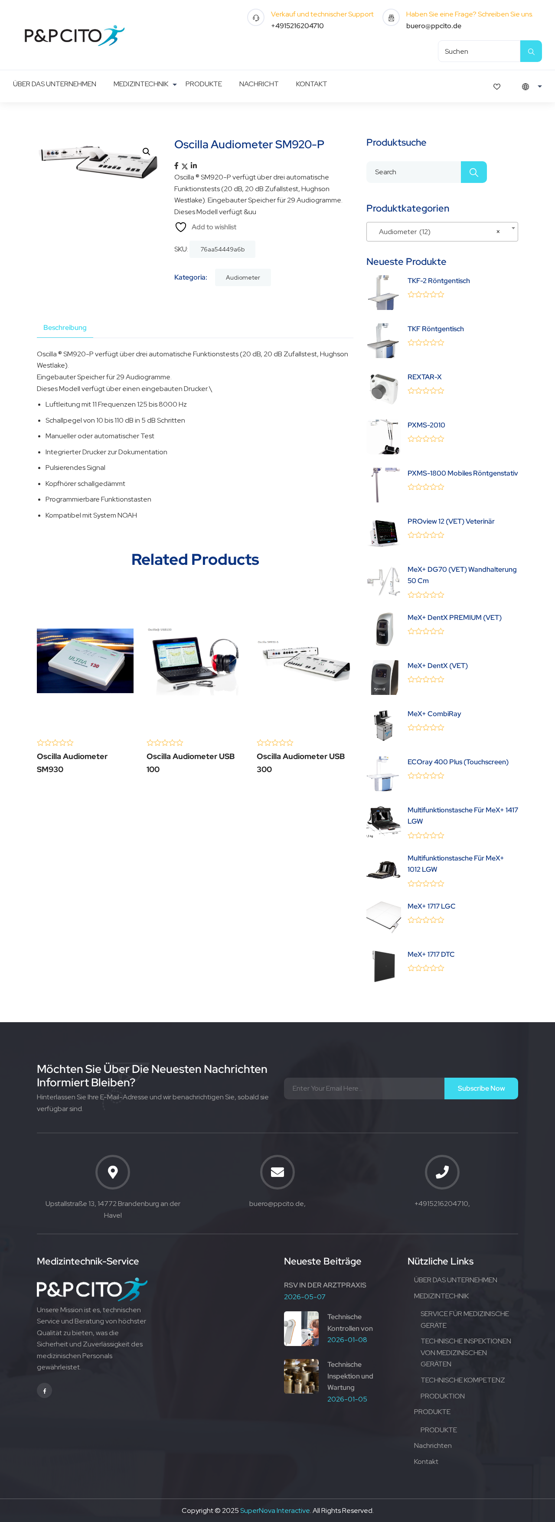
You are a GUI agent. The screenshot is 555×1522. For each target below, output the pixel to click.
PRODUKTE (204, 83)
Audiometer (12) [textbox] (439, 231)
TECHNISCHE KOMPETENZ (463, 1380)
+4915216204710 (297, 25)
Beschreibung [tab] (65, 327)
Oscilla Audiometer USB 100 (191, 762)
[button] (146, 152)
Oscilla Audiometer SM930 (72, 762)
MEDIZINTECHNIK (141, 83)
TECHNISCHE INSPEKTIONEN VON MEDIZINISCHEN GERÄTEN (466, 1352)
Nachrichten (433, 1445)
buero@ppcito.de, (277, 1203)
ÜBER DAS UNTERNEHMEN (54, 83)
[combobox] (442, 231)
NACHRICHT (259, 83)
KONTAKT (311, 83)
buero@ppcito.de (433, 25)
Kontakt (426, 1461)
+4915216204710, (442, 1203)
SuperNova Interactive (275, 1510)
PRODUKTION (443, 1396)
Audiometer (243, 277)
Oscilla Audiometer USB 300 (301, 762)
